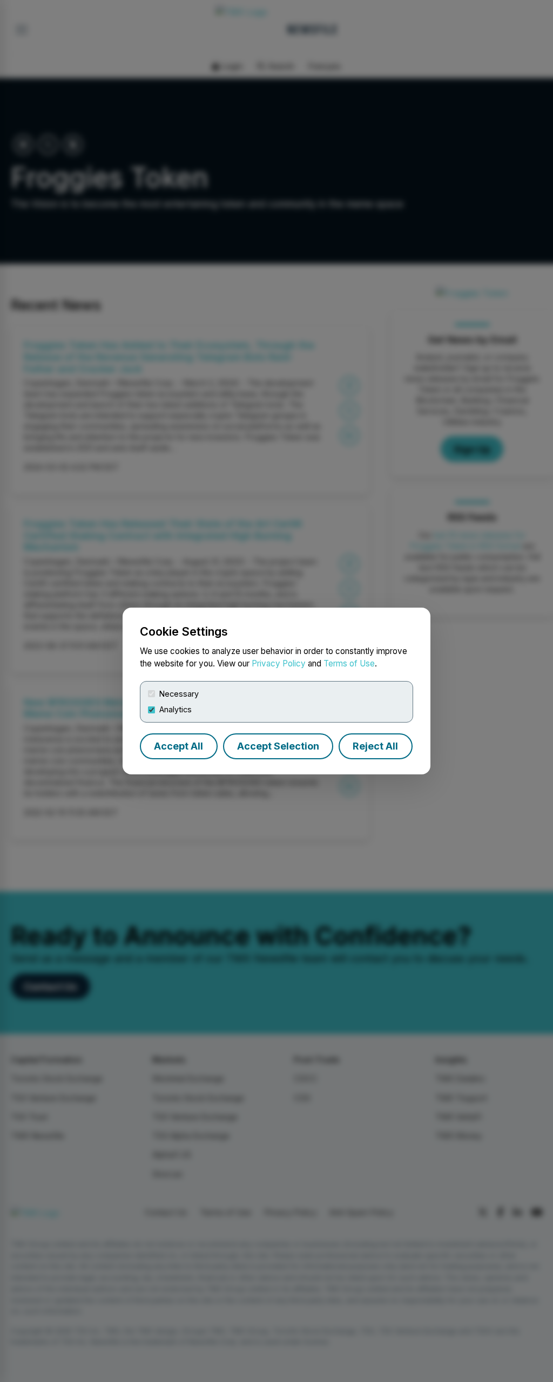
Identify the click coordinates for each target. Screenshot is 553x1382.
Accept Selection (278, 746)
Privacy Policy (279, 663)
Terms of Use (349, 663)
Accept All (178, 746)
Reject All (375, 746)
